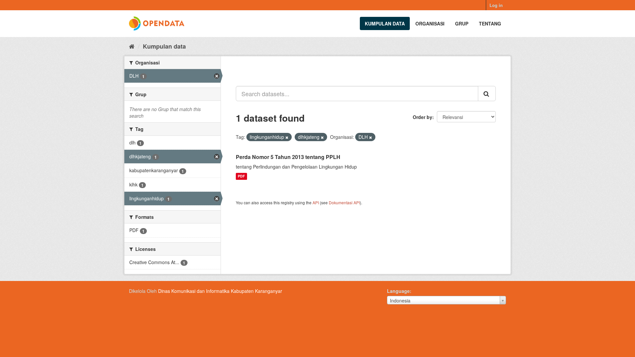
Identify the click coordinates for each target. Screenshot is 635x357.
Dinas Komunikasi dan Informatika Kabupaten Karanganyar (220, 291)
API (316, 202)
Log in (496, 5)
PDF (241, 176)
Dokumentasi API (344, 202)
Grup (461, 23)
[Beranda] (132, 46)
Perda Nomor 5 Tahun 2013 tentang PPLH (288, 157)
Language (398, 291)
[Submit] (487, 93)
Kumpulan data (385, 23)
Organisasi (429, 23)
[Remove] (286, 137)
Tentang (490, 23)
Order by (422, 117)
